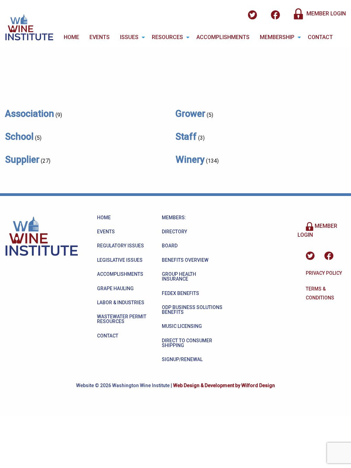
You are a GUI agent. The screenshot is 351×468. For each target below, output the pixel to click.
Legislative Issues (120, 260)
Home (71, 37)
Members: (174, 217)
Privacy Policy (324, 273)
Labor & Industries (120, 302)
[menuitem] (71, 37)
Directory (174, 231)
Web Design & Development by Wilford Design (224, 385)
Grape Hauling (115, 288)
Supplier (22, 159)
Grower (190, 113)
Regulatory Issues (120, 245)
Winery (190, 159)
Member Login (325, 13)
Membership (277, 37)
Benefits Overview (185, 260)
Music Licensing (182, 326)
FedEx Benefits (180, 293)
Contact (320, 37)
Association (29, 113)
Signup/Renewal (182, 359)
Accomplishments (223, 37)
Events (99, 37)
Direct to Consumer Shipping (187, 343)
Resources (167, 37)
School (19, 136)
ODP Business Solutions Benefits (192, 310)
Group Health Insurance (179, 276)
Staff (186, 136)
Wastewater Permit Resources (121, 319)
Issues (129, 37)
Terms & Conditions (320, 293)
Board (170, 245)
